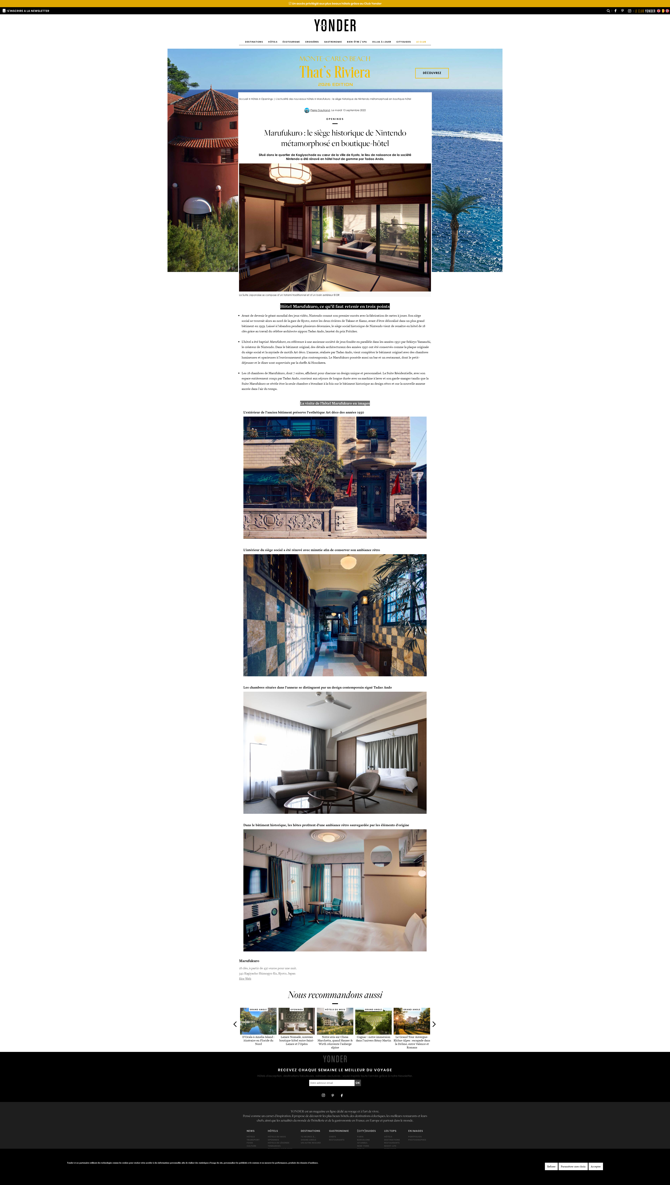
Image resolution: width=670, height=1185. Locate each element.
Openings (273, 1139)
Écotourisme (291, 41)
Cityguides (403, 41)
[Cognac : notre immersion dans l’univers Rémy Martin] (373, 1033)
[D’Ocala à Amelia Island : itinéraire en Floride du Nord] (258, 1033)
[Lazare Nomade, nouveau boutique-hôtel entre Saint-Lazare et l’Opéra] (296, 1033)
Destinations (254, 41)
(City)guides (366, 1131)
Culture (251, 1145)
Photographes (417, 1139)
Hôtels (272, 41)
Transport (253, 1139)
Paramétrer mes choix (573, 1166)
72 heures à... (308, 1136)
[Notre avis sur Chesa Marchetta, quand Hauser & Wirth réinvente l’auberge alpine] (335, 1033)
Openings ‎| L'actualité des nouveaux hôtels (287, 98)
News (251, 1131)
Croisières (312, 41)
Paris (360, 1136)
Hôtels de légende (278, 1142)
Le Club (421, 41)
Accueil (243, 98)
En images (415, 1131)
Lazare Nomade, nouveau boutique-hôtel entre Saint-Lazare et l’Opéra (296, 1040)
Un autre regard (311, 1142)
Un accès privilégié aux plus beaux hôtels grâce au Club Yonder (335, 4)
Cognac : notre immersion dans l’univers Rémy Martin (373, 1039)
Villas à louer (381, 41)
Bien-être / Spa (357, 41)
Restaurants (337, 1139)
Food (250, 1142)
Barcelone (363, 1139)
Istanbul (362, 1142)
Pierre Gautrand (320, 110)
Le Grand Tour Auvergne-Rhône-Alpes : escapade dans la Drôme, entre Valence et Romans (412, 1042)
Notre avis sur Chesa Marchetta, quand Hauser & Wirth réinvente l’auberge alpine (335, 1042)
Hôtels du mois (277, 1136)
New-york (363, 1145)
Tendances (274, 1145)
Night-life (390, 1145)
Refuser (551, 1166)
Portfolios (415, 1136)
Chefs (332, 1136)
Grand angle (308, 1139)
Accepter (596, 1166)
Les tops (390, 1131)
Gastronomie (333, 41)
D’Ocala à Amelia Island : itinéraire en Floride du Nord (258, 1040)
